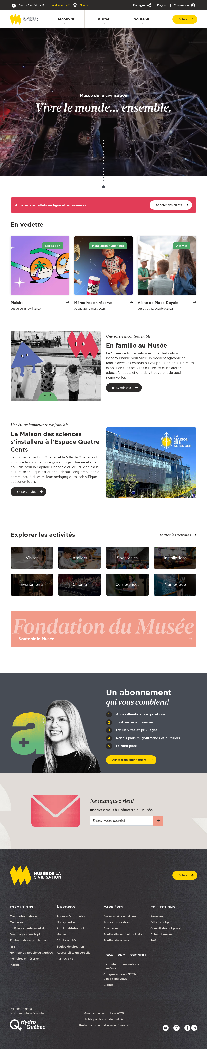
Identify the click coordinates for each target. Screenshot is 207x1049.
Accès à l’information (72, 916)
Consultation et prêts (165, 928)
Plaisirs (15, 965)
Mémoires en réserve (24, 959)
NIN (12, 947)
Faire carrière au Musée (120, 916)
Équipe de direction (70, 947)
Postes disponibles (117, 922)
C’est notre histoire (23, 916)
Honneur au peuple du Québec (31, 953)
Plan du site (65, 959)
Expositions (21, 907)
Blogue (108, 985)
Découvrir (65, 19)
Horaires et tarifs (45, 5)
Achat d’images (161, 934)
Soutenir (141, 19)
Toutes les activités (175, 535)
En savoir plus (122, 388)
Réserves (156, 916)
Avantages (111, 928)
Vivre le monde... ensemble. (103, 103)
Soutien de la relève (117, 940)
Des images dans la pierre (27, 934)
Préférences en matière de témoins (103, 1025)
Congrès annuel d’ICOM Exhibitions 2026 (120, 976)
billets (182, 19)
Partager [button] (139, 5)
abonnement (129, 760)
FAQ (153, 940)
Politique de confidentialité (103, 1019)
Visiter (104, 19)
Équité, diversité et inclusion (124, 934)
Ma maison (17, 922)
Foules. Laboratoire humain (29, 940)
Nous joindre (66, 922)
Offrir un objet (160, 922)
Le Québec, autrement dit (28, 928)
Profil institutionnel (70, 928)
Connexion (182, 5)
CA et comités (67, 940)
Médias (61, 934)
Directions (85, 5)
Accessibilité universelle (73, 953)
